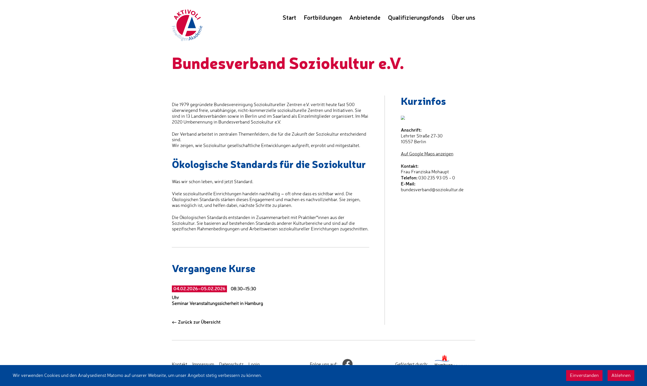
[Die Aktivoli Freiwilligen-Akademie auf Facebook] (347, 364)
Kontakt (179, 364)
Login (254, 364)
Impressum (203, 364)
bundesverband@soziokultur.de (432, 189)
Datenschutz (231, 364)
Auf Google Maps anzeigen (427, 153)
